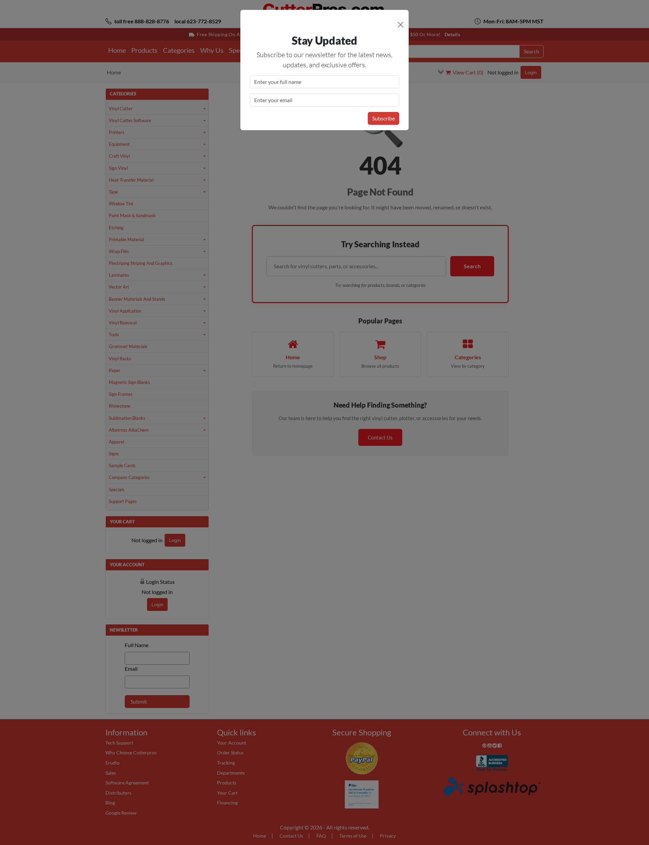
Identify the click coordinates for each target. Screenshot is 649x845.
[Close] (400, 25)
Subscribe (383, 118)
